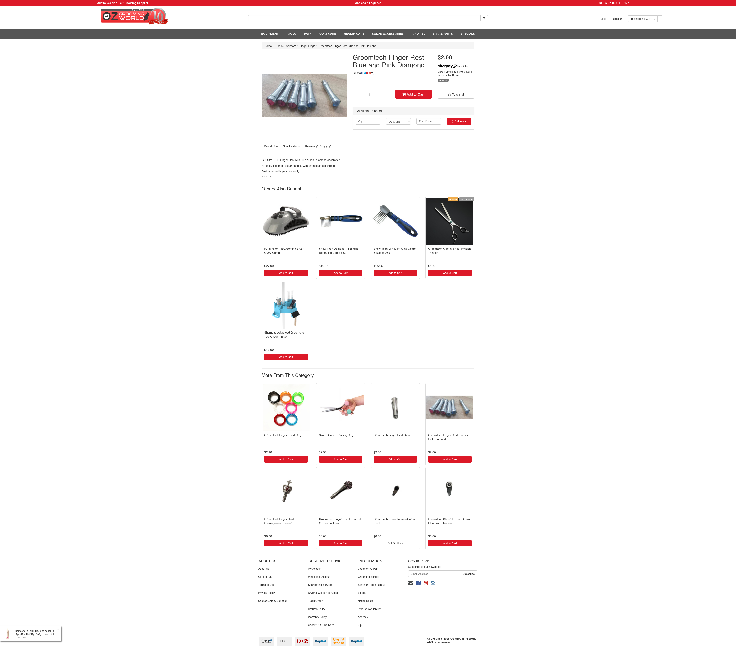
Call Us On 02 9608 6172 (613, 3)
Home (268, 46)
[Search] (484, 18)
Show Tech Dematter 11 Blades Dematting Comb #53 (339, 250)
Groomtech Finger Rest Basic (392, 435)
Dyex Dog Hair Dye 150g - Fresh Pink (34, 634)
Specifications (291, 146)
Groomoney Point (368, 568)
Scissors (291, 46)
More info (462, 65)
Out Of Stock (395, 543)
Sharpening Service (320, 585)
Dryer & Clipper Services (323, 593)
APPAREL (418, 33)
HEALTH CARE (354, 33)
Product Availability (369, 609)
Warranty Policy (317, 617)
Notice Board (366, 601)
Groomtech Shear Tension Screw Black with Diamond (449, 521)
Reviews (310, 146)
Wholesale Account (319, 576)
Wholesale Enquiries (368, 3)
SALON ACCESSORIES (388, 33)
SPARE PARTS (443, 33)
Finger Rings (307, 46)
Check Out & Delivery (321, 625)
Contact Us (265, 576)
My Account (315, 568)
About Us (263, 568)
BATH (308, 33)
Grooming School (368, 576)
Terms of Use (266, 585)
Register (617, 19)
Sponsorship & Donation (273, 601)
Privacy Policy (266, 593)
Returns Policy (316, 609)
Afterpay (363, 617)
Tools (279, 46)
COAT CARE (327, 33)
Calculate (460, 121)
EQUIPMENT (269, 33)
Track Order (315, 601)
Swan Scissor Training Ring (336, 435)
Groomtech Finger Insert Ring (282, 435)
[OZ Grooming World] (122, 16)
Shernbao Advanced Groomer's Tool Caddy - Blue (284, 334)
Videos (362, 593)
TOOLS (291, 33)
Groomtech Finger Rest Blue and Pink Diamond (347, 46)
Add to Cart (415, 94)
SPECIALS (468, 33)
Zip (360, 625)
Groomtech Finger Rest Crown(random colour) (279, 521)
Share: (357, 72)
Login (603, 19)
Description (271, 146)
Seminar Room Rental (371, 585)
